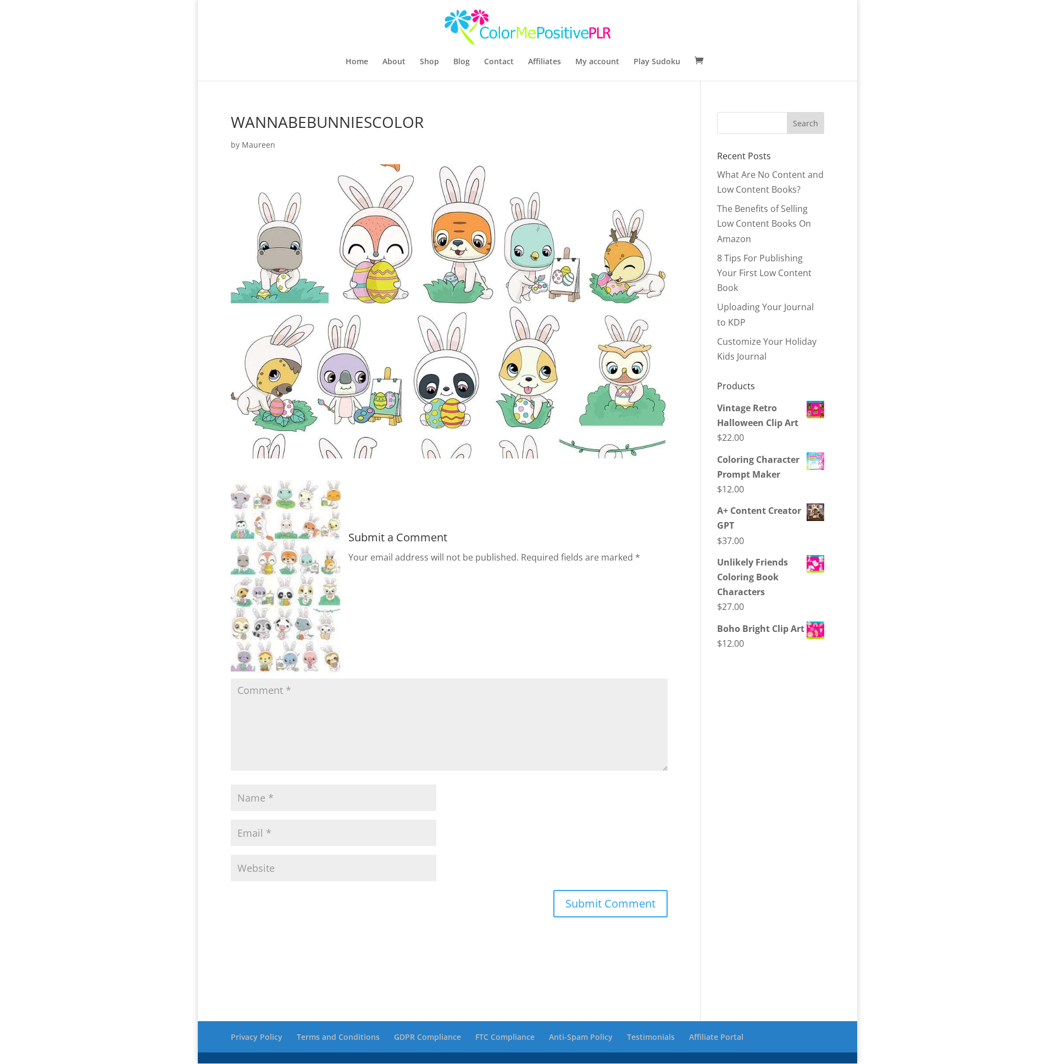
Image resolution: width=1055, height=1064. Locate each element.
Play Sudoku (657, 62)
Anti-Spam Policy (581, 1037)
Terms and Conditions (338, 1037)
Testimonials (651, 1037)
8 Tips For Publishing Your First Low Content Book (764, 273)
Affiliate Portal (716, 1037)
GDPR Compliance (427, 1037)
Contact (499, 62)
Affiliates (544, 62)
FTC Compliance (505, 1037)
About (394, 62)
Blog (461, 62)
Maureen (258, 144)
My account (597, 62)
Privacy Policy (256, 1037)
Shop (429, 62)
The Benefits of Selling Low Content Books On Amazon (764, 223)
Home (357, 62)
